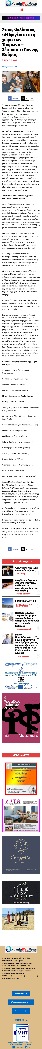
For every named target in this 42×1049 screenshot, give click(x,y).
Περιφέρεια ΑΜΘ (23, 629)
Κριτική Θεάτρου (23, 594)
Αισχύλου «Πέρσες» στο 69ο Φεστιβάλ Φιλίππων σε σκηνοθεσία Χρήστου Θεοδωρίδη (26, 585)
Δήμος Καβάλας (22, 656)
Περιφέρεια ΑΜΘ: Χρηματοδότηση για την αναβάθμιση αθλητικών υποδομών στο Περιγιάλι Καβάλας (27, 619)
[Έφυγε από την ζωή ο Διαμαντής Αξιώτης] (7, 571)
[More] (32, 98)
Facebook (19, 1047)
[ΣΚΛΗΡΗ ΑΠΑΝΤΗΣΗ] (7, 603)
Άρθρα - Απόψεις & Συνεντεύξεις (24, 605)
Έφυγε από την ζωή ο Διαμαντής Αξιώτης (27, 569)
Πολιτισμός (10, 60)
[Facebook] (13, 1047)
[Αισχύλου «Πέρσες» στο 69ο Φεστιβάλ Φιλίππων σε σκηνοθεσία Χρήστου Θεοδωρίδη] (7, 584)
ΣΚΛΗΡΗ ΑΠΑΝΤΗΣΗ (25, 601)
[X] (26, 1047)
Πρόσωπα (20, 574)
